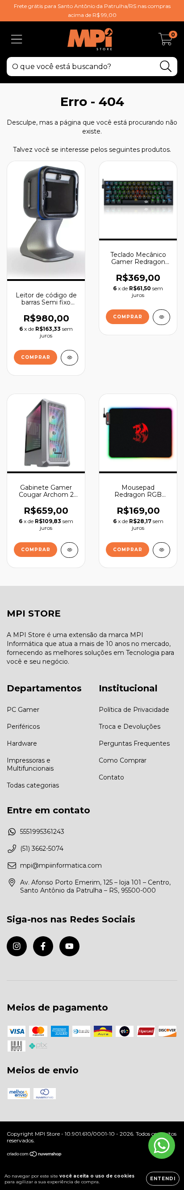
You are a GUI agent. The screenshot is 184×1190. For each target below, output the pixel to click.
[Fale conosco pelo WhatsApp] (161, 1145)
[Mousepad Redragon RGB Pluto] (161, 550)
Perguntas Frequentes (134, 743)
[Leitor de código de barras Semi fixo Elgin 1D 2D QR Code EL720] (69, 358)
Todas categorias (33, 785)
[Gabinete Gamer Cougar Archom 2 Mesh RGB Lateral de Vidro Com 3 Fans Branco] (69, 550)
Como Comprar (122, 760)
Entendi (163, 1179)
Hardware (22, 743)
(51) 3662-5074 (41, 849)
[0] (165, 41)
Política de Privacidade (134, 710)
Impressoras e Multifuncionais (30, 764)
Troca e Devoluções (129, 727)
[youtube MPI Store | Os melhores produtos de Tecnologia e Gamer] (69, 946)
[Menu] (17, 39)
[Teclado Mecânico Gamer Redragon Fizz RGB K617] (161, 317)
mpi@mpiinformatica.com (61, 865)
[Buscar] (165, 66)
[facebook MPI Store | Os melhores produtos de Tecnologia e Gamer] (43, 946)
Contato (111, 777)
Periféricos (23, 727)
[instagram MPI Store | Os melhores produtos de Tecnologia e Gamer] (17, 946)
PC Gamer (23, 710)
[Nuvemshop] (35, 1155)
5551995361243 (42, 832)
